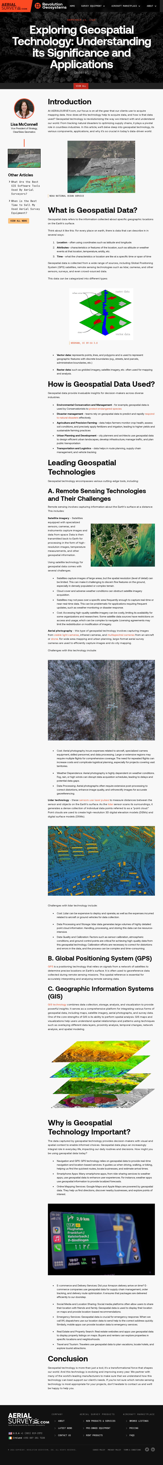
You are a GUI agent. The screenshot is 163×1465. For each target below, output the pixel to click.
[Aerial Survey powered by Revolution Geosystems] (14, 6)
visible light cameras (66, 634)
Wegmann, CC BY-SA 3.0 (84, 343)
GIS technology (57, 1004)
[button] (93, 6)
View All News (18, 220)
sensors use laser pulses (94, 799)
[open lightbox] (24, 160)
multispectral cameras (121, 634)
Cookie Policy (99, 1450)
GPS (51, 966)
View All (81, 86)
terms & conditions (132, 1450)
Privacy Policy (114, 1450)
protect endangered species (105, 408)
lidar (111, 804)
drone (54, 638)
